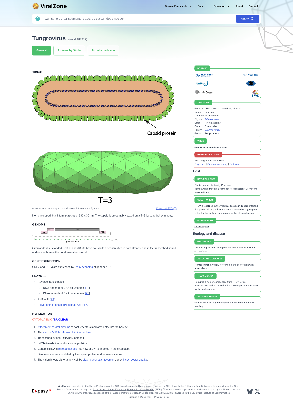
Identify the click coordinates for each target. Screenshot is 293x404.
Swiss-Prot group (98, 386)
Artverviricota (212, 119)
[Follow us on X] (258, 391)
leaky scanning (84, 267)
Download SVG (164, 208)
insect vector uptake (135, 359)
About (239, 6)
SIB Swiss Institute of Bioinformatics (134, 386)
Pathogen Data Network (197, 386)
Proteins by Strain (69, 50)
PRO (85, 304)
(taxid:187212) (77, 39)
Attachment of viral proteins (54, 327)
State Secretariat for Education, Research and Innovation (123, 389)
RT (87, 287)
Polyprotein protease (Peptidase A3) (59, 304)
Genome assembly (217, 164)
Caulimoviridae (213, 129)
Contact (253, 6)
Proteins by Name (103, 50)
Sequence (199, 164)
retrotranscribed (67, 348)
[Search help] (38, 19)
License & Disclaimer (140, 397)
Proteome (235, 164)
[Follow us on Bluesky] (250, 391)
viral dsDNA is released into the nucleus (67, 332)
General (41, 50)
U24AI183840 (166, 392)
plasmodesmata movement (99, 359)
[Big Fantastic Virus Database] (255, 93)
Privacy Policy (161, 397)
